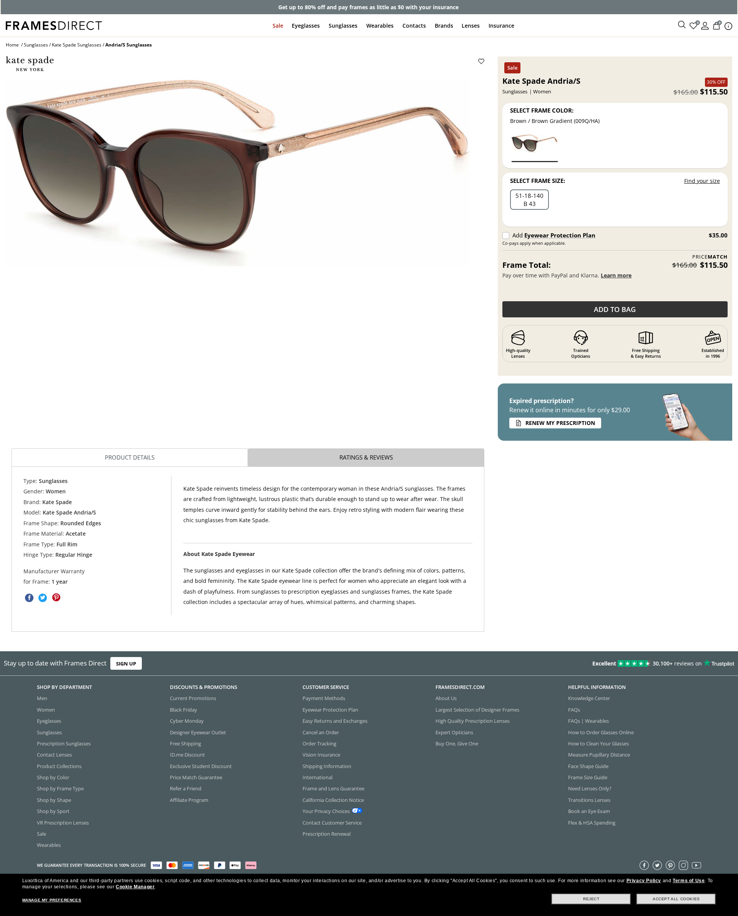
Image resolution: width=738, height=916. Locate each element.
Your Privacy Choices (326, 811)
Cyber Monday (187, 720)
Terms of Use (689, 880)
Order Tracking (319, 743)
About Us (446, 698)
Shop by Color (53, 777)
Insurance (501, 25)
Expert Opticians (454, 731)
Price (710, 256)
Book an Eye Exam (589, 811)
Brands (444, 25)
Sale (278, 25)
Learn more (616, 275)
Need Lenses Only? (590, 788)
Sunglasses (343, 25)
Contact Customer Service (332, 822)
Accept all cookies (676, 899)
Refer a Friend (185, 788)
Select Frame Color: (541, 110)
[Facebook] (644, 865)
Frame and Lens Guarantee (333, 788)
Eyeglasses (306, 25)
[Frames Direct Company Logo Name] (54, 24)
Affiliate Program (189, 799)
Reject (591, 899)
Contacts (414, 25)
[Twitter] (657, 865)
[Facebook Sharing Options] (29, 598)
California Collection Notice (333, 799)
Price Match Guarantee (196, 777)
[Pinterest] (670, 865)
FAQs (574, 709)
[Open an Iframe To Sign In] (705, 25)
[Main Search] (682, 25)
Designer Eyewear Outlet (198, 731)
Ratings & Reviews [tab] (366, 457)
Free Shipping (185, 743)
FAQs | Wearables (588, 720)
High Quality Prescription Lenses (472, 720)
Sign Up (126, 663)
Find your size (702, 180)
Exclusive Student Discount (201, 765)
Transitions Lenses (589, 799)
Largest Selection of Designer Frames (477, 709)
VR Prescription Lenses (63, 822)
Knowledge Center (589, 698)
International (317, 777)
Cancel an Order (321, 731)
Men (42, 698)
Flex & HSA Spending (591, 822)
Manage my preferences (51, 900)
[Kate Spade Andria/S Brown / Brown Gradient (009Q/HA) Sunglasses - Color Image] (535, 147)
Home (12, 44)
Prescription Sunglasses (64, 743)
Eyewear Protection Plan (559, 235)
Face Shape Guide (588, 765)
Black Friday (183, 709)
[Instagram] (683, 865)
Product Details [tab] (130, 457)
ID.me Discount (187, 754)
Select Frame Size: (537, 180)
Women (46, 709)
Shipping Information (327, 765)
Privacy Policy (644, 880)
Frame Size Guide (587, 777)
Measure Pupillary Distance (599, 754)
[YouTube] (696, 865)
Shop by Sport (53, 811)
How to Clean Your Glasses (598, 743)
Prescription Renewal (327, 833)
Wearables (380, 25)
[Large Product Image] (238, 173)
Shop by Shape (54, 799)
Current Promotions (193, 698)
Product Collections (59, 765)
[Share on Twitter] (42, 598)
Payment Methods (324, 698)
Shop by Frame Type (60, 788)
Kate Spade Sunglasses (76, 44)
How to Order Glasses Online (601, 731)
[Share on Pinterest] (56, 598)
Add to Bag (615, 309)
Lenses (471, 25)
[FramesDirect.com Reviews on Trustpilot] (582, 663)
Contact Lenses (54, 754)
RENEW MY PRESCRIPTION (560, 422)
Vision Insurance (321, 754)
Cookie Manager (135, 886)
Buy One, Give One (456, 743)
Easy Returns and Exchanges (335, 720)
